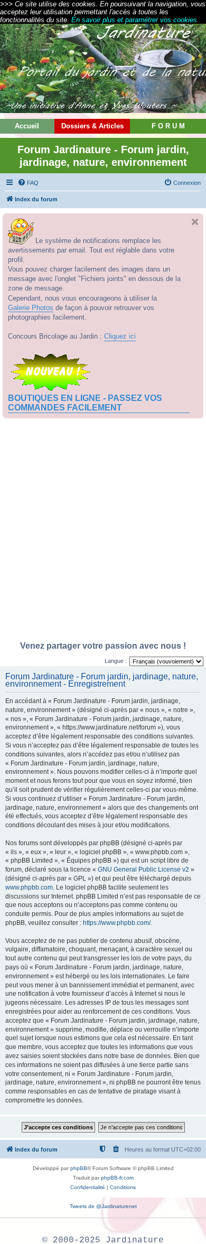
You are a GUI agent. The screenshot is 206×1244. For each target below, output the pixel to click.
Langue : (116, 661)
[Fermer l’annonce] (195, 222)
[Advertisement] (103, 532)
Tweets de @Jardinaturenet (103, 1206)
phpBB (78, 1168)
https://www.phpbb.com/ (117, 923)
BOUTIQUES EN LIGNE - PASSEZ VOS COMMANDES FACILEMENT (85, 403)
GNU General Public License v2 (143, 869)
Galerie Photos (30, 308)
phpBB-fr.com (117, 1178)
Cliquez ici (120, 336)
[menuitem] (28, 182)
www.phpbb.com (29, 887)
